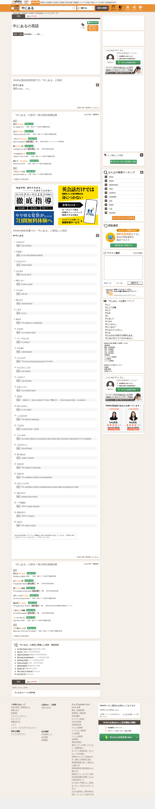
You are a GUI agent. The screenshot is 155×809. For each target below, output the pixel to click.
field (25, 149)
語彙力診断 (107, 369)
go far (36, 429)
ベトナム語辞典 (109, 361)
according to (68, 487)
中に (107, 316)
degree (40, 255)
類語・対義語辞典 (78, 710)
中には (108, 332)
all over (42, 361)
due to (49, 487)
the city (24, 294)
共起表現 (55, 2)
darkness (35, 419)
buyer (111, 181)
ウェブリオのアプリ (18, 734)
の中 (21, 290)
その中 (19, 377)
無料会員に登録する (123, 245)
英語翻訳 (75, 2)
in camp (29, 284)
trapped (43, 487)
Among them (26, 265)
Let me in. (21, 674)
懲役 (52, 400)
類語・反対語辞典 (109, 347)
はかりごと (21, 483)
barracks (37, 467)
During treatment (25, 657)
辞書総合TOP (15, 722)
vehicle (31, 458)
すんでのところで (24, 367)
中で (24, 493)
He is (34, 400)
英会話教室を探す (110, 2)
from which (73, 438)
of (30, 274)
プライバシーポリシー (19, 716)
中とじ (108, 305)
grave (18, 606)
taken (60, 487)
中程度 (18, 251)
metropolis (38, 323)
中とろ (108, 310)
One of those (26, 448)
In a (22, 390)
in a (21, 149)
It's (22, 313)
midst (29, 409)
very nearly (25, 371)
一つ (25, 444)
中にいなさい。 (111, 324)
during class (22, 660)
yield (25, 429)
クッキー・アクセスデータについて (23, 727)
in (20, 164)
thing (27, 438)
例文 (29, 16)
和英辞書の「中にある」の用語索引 (20, 687)
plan (77, 487)
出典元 (79, 107)
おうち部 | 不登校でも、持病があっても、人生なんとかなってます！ (83, 786)
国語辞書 (107, 345)
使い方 (120, 9)
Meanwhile (22, 665)
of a (22, 438)
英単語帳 (62, 2)
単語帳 (106, 367)
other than (56, 438)
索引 (83, 107)
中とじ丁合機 (110, 307)
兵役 (25, 400)
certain (28, 332)
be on (23, 274)
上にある (19, 271)
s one (20, 134)
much (30, 429)
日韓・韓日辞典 (109, 353)
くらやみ (20, 415)
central (18, 613)
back (29, 591)
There (15, 134)
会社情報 (44, 737)
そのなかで (20, 261)
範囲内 (23, 502)
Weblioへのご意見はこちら (109, 710)
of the (25, 591)
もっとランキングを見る (123, 217)
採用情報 (44, 740)
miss (111, 189)
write (111, 177)
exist (15, 141)
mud (33, 525)
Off (14, 164)
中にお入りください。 (114, 330)
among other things (29, 496)
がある (21, 425)
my (19, 598)
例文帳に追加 (29, 124)
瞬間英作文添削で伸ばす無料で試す (92, 28)
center (21, 174)
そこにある (21, 435)
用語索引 (88, 107)
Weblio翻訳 (138, 253)
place (33, 332)
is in (22, 606)
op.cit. (20, 651)
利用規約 (14, 713)
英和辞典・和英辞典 (28, 13)
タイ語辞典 (107, 359)
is (25, 174)
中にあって (109, 318)
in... (25, 313)
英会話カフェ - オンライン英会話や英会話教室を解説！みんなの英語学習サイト (83, 777)
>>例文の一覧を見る (21, 179)
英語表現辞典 (39, 13)
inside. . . (21, 88)
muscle (31, 516)
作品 (18, 473)
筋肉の (19, 512)
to (22, 255)
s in (16, 598)
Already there (26, 303)
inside (18, 127)
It (13, 127)
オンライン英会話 (84, 2)
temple (17, 149)
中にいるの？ (110, 327)
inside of (28, 323)
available (112, 197)
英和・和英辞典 (109, 349)
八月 (110, 209)
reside (22, 576)
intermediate (31, 255)
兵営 (18, 464)
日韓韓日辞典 (76, 725)
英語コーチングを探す (97, 2)
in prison (81, 400)
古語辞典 (107, 355)
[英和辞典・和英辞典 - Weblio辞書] (17, 1)
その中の (20, 444)
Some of (20, 668)
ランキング (95, 107)
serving (39, 400)
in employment (46, 477)
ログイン (134, 9)
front (22, 598)
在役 (18, 396)
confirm (112, 193)
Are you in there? (25, 671)
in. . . (28, 88)
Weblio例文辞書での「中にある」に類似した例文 (40, 230)
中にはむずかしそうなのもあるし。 (119, 338)
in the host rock (24, 649)
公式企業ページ (46, 734)
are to (28, 361)
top (28, 274)
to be (23, 284)
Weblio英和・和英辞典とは (20, 707)
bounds (36, 506)
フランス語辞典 (77, 727)
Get (14, 620)
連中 (22, 348)
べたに (19, 357)
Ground (16, 174)
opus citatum (23, 654)
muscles (19, 591)
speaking (87, 438)
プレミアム (128, 9)
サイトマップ (15, 719)
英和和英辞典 (35, 2)
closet (33, 631)
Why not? (16, 631)
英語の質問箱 (76, 742)
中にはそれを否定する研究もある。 (119, 335)
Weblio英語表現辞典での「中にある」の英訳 (37, 80)
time (47, 400)
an (24, 255)
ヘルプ (13, 725)
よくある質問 (127, 714)
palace (24, 613)
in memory (21, 141)
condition (28, 477)
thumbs (112, 213)
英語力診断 (69, 2)
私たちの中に (22, 406)
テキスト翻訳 (113, 252)
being (32, 438)
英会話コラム (108, 371)
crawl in (26, 342)
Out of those (26, 245)
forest (24, 583)
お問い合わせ (46, 707)
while (111, 205)
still (24, 134)
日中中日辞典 (76, 722)
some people (26, 351)
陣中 (17, 280)
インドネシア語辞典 (110, 357)
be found (34, 361)
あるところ (21, 387)
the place (65, 438)
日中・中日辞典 (109, 351)
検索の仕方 (15, 710)
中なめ (108, 313)
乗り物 (19, 454)
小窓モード (113, 9)
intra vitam (22, 663)
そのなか (19, 242)
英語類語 (49, 2)
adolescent (113, 185)
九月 (110, 201)
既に (17, 300)
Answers (16, 576)
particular (43, 438)
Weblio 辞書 (17, 13)
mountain (18, 583)
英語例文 (43, 2)
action (55, 487)
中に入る (25, 338)
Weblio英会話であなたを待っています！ (123, 405)
